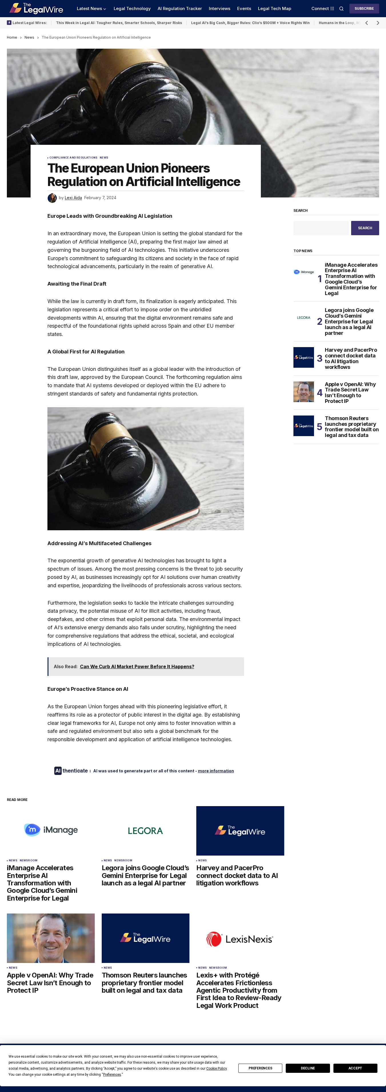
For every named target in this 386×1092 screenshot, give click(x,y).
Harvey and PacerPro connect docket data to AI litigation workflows (351, 358)
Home (12, 37)
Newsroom (28, 860)
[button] (341, 8)
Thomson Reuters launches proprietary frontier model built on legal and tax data (352, 427)
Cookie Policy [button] (216, 1069)
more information (216, 770)
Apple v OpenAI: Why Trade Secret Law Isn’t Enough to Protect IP (350, 392)
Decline (308, 1068)
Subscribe (364, 8)
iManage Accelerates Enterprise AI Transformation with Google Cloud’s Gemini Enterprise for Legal (351, 279)
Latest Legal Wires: (30, 23)
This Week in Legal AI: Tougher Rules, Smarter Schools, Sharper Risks (119, 23)
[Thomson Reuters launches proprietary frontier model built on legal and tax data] (146, 938)
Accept (356, 1068)
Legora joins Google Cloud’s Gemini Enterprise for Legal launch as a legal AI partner (349, 321)
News (29, 37)
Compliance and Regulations (73, 157)
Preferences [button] (112, 1075)
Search (300, 211)
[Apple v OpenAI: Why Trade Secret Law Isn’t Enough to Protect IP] (51, 938)
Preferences (260, 1068)
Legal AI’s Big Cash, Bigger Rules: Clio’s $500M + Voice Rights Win (250, 23)
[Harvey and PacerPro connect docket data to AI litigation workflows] (240, 831)
